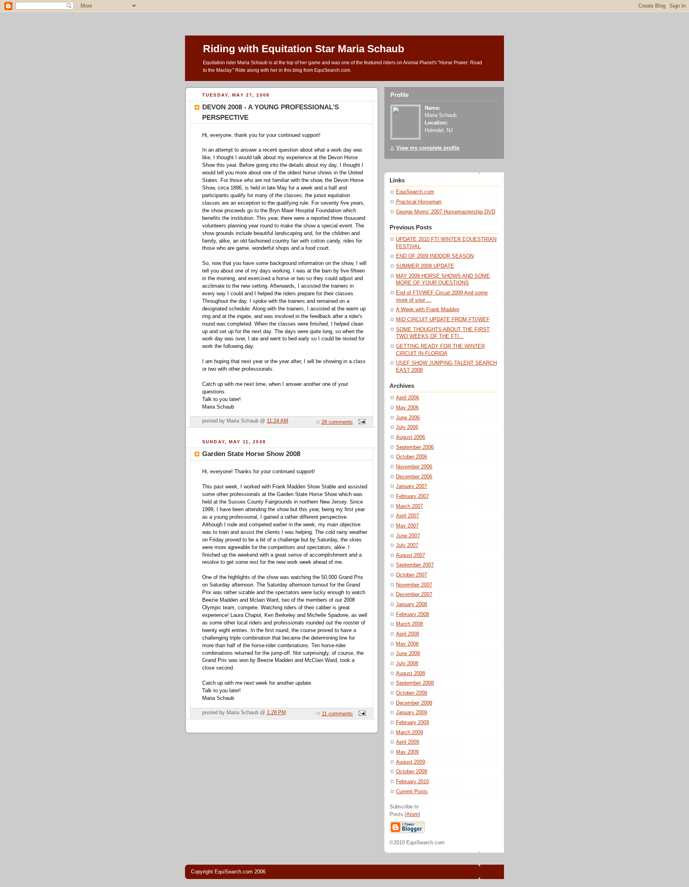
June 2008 (408, 653)
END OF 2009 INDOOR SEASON (435, 256)
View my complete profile (427, 148)
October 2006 (411, 457)
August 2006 (410, 437)
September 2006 (415, 447)
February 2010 (412, 781)
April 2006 (407, 398)
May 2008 (407, 644)
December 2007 (414, 594)
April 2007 (407, 516)
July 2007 (407, 545)
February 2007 (412, 496)
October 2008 (411, 693)
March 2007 (409, 506)
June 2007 (408, 536)
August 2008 (410, 673)
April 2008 (407, 634)
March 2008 (409, 624)
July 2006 (407, 427)
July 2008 (407, 663)
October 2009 (411, 771)
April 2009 (407, 742)
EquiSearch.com (415, 192)
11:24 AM (277, 421)
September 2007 (415, 565)
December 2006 (414, 477)
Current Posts (412, 791)
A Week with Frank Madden (427, 309)
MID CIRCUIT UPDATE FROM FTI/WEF (443, 319)
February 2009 (412, 722)
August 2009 (410, 762)
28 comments (337, 422)
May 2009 (407, 752)
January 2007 (411, 486)
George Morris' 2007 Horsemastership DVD (445, 212)
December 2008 (414, 703)
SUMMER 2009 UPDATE (425, 266)
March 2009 (409, 732)
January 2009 (411, 712)
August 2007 (410, 555)
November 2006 (414, 467)
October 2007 (411, 575)
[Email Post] (360, 422)
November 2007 (414, 585)
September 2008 (415, 683)
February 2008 (412, 614)
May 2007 (407, 526)
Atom (412, 814)
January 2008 (411, 604)
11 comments (337, 714)
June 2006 (408, 418)
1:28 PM (276, 712)
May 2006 (407, 408)
